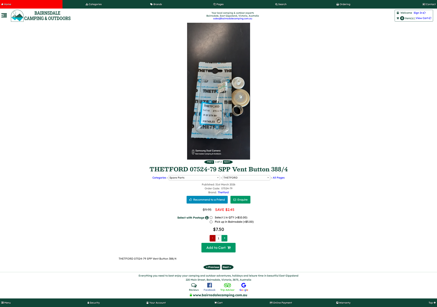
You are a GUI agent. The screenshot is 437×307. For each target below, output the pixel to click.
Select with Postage (190, 217)
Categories (159, 177)
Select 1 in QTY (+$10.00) (231, 217)
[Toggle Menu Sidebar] (4, 16)
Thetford (223, 192)
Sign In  (420, 12)
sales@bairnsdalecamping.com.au (232, 18)
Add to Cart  (218, 247)
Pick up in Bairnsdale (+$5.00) (234, 221)
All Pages (279, 177)
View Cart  (423, 18)
